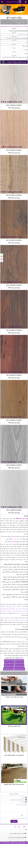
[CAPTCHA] (3, 818)
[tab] (24, 826)
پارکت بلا (17, 606)
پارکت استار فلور (7, 609)
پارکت (13, 611)
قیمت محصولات (13, 843)
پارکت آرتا (22, 606)
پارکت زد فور (11, 606)
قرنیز (13, 620)
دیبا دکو (10, 611)
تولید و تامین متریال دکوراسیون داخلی (17, 833)
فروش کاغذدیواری (9, 618)
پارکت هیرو (25, 613)
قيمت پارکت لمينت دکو (17, 539)
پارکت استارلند (19, 613)
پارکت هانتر (21, 609)
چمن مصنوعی (7, 620)
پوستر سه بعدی (24, 620)
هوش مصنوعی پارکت (5, 842)
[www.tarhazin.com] (14, 9)
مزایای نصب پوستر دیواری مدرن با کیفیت (17, 841)
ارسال (14, 821)
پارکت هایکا (5, 606)
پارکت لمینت (21, 21)
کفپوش (2, 618)
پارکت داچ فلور (14, 609)
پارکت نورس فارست (20, 611)
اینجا (11, 38)
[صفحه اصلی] (26, 21)
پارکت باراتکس (4, 611)
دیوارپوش (17, 620)
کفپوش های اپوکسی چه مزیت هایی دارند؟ (16, 837)
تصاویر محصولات (22, 843)
